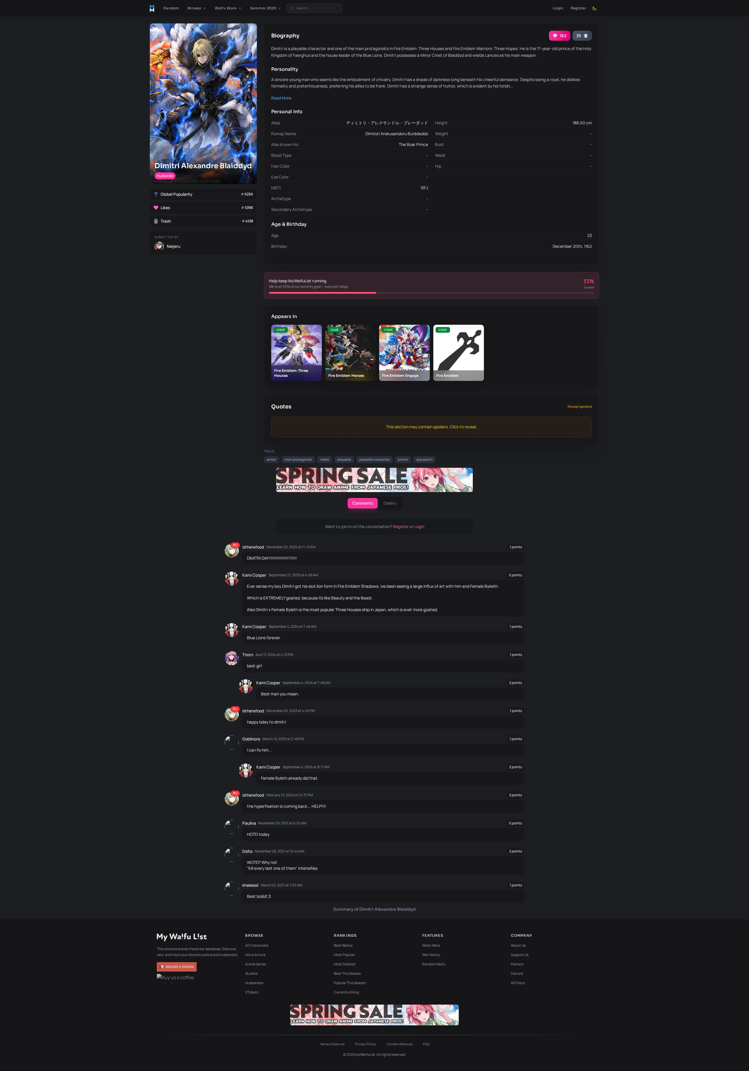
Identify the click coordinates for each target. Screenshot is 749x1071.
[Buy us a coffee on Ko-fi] (177, 978)
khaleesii (250, 885)
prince (403, 459)
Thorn (247, 654)
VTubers (251, 992)
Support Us (519, 954)
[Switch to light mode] (594, 8)
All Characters (256, 945)
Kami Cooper (254, 575)
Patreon (517, 964)
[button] (197, 8)
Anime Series (255, 964)
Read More (281, 98)
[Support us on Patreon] (177, 967)
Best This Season (347, 973)
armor (271, 459)
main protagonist (298, 459)
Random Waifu (433, 964)
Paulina (249, 823)
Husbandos (254, 982)
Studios (251, 973)
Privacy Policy (365, 1044)
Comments (362, 503)
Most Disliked (344, 964)
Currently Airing (346, 992)
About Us (518, 945)
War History (431, 954)
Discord (517, 973)
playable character (374, 459)
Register (578, 8)
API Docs (518, 982)
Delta (247, 851)
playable (344, 459)
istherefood (253, 547)
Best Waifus (343, 945)
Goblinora (251, 739)
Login (558, 8)
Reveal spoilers (580, 406)
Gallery (390, 503)
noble (324, 459)
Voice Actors (255, 954)
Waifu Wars (431, 945)
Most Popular (344, 954)
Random (171, 8)
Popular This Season (350, 982)
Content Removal (399, 1044)
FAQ (426, 1044)
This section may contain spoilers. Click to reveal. (431, 426)
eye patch (424, 459)
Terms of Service (332, 1044)
